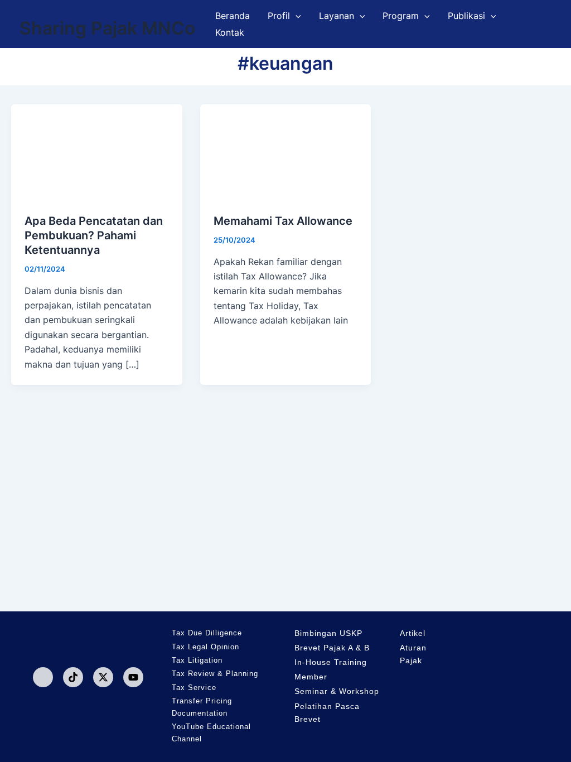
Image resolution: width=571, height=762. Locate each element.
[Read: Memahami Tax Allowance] (285, 151)
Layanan (336, 15)
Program (401, 15)
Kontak (229, 32)
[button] (295, 15)
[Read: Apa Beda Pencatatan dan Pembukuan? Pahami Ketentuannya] (96, 151)
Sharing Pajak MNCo (107, 28)
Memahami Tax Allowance (283, 221)
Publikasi (466, 15)
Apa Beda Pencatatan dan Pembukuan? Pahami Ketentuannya (94, 235)
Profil (279, 15)
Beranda (232, 15)
